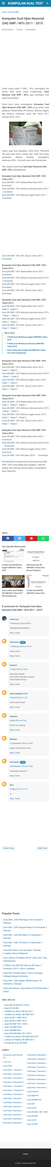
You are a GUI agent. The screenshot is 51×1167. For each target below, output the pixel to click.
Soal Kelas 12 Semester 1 (13, 1094)
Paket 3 (22, 417)
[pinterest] (31, 538)
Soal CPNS (7, 1066)
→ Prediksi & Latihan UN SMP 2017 (18, 1014)
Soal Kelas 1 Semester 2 (13, 1074)
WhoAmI (13, 739)
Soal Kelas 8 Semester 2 (37, 1079)
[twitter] (20, 538)
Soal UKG (31, 1104)
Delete (17, 633)
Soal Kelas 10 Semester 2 (13, 1082)
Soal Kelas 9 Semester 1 (37, 1083)
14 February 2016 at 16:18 (20, 646)
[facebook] (8, 538)
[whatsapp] (43, 538)
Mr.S (12, 785)
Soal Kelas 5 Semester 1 (13, 1123)
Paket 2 (13, 309)
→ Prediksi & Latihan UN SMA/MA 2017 (20, 1036)
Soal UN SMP (32, 1116)
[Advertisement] (25, 59)
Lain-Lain (7, 1062)
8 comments (30, 29)
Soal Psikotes (32, 1091)
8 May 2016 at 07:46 (18, 720)
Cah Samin (14, 642)
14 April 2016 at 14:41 (19, 669)
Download (6, 185)
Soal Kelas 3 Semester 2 (13, 1111)
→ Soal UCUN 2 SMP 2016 (14, 1021)
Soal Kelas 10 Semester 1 (13, 1078)
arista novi (14, 619)
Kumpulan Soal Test (25, 3)
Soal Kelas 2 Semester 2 (13, 1102)
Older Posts (42, 848)
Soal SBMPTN (33, 1096)
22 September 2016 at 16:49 (21, 743)
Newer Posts (9, 848)
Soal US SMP (32, 1124)
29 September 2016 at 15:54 (21, 766)
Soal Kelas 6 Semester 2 (37, 1063)
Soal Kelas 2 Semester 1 (13, 1098)
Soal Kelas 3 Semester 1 (13, 1106)
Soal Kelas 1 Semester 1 (13, 1070)
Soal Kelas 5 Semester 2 (37, 1055)
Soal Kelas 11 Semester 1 (13, 1086)
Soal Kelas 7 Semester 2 (37, 1071)
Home (25, 1154)
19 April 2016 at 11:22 (19, 698)
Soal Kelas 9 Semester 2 (37, 1087)
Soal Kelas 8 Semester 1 (37, 1075)
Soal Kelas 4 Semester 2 (13, 1119)
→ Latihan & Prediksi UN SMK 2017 (18, 1039)
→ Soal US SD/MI (10, 1008)
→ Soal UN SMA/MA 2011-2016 (17, 1033)
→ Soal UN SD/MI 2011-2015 (15, 1005)
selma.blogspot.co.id (18, 693)
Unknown (13, 716)
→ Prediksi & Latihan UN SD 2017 (17, 1011)
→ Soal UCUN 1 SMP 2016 (14, 1017)
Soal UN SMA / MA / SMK (37, 1112)
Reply (12, 633)
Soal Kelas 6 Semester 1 (37, 1059)
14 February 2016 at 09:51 (20, 623)
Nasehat (13, 665)
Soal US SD (31, 1120)
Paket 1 (5, 309)
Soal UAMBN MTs (34, 1100)
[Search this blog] (47, 3)
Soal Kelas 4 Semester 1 (13, 1115)
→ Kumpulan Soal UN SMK (14, 1043)
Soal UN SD (31, 1108)
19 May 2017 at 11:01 (18, 789)
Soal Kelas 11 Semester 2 (13, 1090)
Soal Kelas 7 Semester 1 (37, 1067)
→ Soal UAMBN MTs (11, 1030)
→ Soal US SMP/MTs (12, 1027)
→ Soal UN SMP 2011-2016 (14, 1024)
